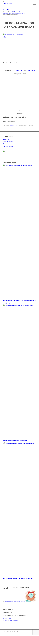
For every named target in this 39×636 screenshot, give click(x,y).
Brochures (6, 139)
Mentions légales (8, 141)
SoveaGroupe (31, 70)
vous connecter (13, 125)
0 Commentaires (17, 70)
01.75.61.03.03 (7, 618)
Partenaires (6, 144)
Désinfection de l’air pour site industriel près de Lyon (14, 13)
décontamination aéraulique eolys (19, 24)
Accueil (11, 11)
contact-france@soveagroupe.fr (11, 620)
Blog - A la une (7, 10)
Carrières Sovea (8, 146)
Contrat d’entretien (18, 11)
